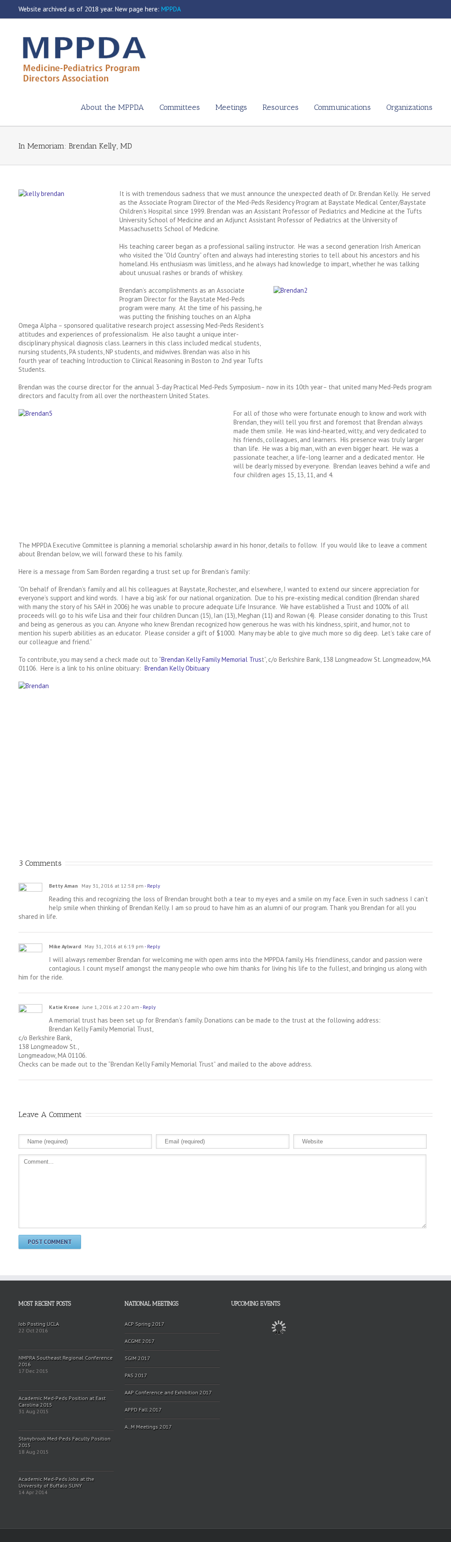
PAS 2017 (136, 1375)
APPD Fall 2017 (143, 1409)
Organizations (409, 107)
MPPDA (171, 9)
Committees (179, 107)
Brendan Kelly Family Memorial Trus (211, 659)
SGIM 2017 (137, 1358)
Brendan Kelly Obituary (177, 668)
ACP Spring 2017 (144, 1324)
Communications (342, 107)
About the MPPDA (112, 107)
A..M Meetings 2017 (148, 1426)
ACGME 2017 (140, 1341)
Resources (280, 107)
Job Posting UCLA (38, 1324)
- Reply (152, 885)
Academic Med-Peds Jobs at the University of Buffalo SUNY (56, 1482)
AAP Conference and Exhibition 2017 (168, 1392)
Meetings (231, 107)
